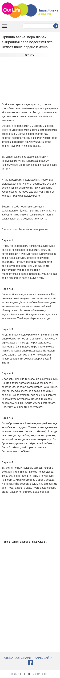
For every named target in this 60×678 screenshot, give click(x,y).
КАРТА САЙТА (43, 658)
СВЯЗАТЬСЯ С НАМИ (17, 658)
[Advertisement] (30, 80)
